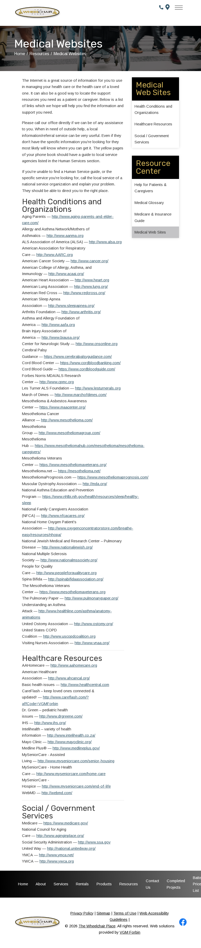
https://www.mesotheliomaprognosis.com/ (112, 477)
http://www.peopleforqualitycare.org (66, 573)
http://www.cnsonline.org (97, 344)
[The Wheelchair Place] (37, 13)
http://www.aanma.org (65, 236)
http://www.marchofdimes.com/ (81, 395)
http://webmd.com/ (57, 793)
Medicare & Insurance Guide (153, 217)
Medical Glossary (149, 203)
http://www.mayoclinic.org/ (70, 742)
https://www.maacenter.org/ (63, 407)
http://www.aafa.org (58, 325)
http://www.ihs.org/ (50, 723)
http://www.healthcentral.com (85, 685)
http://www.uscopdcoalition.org (69, 636)
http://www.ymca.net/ (56, 855)
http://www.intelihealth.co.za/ (71, 735)
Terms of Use (124, 913)
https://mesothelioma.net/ (79, 471)
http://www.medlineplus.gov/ (76, 748)
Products (104, 884)
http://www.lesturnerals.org (98, 388)
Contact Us (152, 884)
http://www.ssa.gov (94, 842)
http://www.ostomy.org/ (93, 624)
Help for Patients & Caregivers (150, 188)
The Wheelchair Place (97, 926)
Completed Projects (176, 884)
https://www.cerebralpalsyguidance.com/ (78, 356)
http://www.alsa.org (105, 242)
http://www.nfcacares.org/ (63, 516)
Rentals (82, 884)
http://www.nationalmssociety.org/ (69, 560)
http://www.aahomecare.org (74, 665)
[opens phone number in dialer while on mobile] (161, 13)
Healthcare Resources (153, 124)
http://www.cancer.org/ (89, 261)
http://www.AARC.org (54, 255)
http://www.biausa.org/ (61, 337)
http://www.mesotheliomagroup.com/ (69, 433)
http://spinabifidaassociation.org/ (75, 579)
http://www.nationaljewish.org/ (67, 547)
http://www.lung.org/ (91, 286)
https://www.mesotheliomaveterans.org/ (73, 465)
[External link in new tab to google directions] (168, 13)
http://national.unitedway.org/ (71, 848)
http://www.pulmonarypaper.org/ (91, 598)
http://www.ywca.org (57, 861)
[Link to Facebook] (183, 924)
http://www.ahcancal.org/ (69, 678)
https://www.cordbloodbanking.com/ (90, 363)
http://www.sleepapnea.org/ (71, 306)
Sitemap (103, 913)
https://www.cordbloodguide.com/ (87, 369)
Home (19, 53)
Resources (39, 53)
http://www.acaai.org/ (66, 274)
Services (61, 884)
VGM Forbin (130, 932)
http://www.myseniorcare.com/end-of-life (76, 786)
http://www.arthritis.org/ (81, 312)
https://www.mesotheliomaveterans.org (72, 592)
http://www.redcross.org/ (84, 293)
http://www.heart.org (92, 280)
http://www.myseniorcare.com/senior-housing (76, 761)
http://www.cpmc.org (57, 382)
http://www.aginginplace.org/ (60, 836)
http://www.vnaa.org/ (92, 643)
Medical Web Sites (150, 232)
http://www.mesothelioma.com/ (67, 420)
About (41, 884)
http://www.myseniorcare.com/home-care (70, 774)
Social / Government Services (152, 139)
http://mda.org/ (95, 484)
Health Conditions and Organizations (153, 109)
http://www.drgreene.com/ (60, 716)
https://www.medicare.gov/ (65, 823)
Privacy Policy (81, 913)
